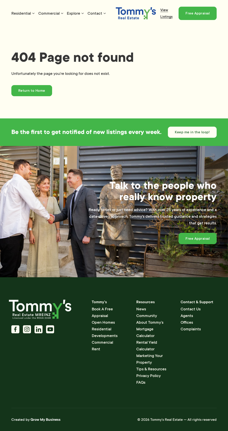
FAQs (140, 382)
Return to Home (31, 90)
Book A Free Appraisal (102, 312)
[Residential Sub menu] (33, 13)
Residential (21, 13)
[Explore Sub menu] (82, 13)
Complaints (191, 329)
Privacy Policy (148, 375)
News (141, 309)
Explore (73, 13)
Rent (96, 349)
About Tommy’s (149, 322)
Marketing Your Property (149, 359)
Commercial (49, 13)
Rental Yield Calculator (146, 345)
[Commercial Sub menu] (62, 13)
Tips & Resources (151, 369)
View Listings (166, 13)
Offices (187, 322)
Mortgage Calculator (145, 332)
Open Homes (103, 322)
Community (146, 315)
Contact (95, 13)
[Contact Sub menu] (104, 13)
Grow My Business (46, 419)
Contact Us (191, 309)
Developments (105, 335)
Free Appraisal (197, 13)
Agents (187, 315)
